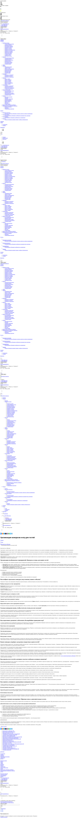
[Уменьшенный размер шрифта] (0, 1)
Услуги (1, 110)
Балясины (7, 107)
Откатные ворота (6, 114)
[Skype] (10, 533)
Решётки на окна (6, 42)
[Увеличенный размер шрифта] (1, 4)
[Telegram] (12, 533)
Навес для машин (8, 79)
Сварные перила (8, 94)
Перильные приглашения (9, 93)
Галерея (2, 121)
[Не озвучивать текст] (1, 18)
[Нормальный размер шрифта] (1, 3)
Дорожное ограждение (9, 85)
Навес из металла (8, 81)
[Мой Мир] (4, 533)
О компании (5, 124)
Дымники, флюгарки (9, 98)
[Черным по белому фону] (0, 6)
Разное (4, 95)
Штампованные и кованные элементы (10, 105)
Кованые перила (8, 91)
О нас (1, 122)
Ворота (4, 56)
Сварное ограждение (9, 88)
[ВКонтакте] (1, 533)
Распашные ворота (8, 62)
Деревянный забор (8, 66)
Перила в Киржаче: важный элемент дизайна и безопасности (16, 119)
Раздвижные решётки (9, 45)
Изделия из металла (6, 112)
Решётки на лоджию (9, 50)
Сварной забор (7, 72)
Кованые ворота (8, 60)
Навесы (4, 77)
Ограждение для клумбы (9, 87)
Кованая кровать (8, 99)
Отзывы (4, 125)
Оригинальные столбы (9, 92)
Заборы (4, 65)
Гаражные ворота (8, 58)
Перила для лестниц (6, 89)
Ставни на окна (8, 54)
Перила (4, 118)
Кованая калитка (8, 70)
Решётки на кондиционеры (10, 49)
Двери (4, 64)
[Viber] (7, 533)
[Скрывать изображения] (1, 15)
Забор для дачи (7, 67)
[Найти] (1, 806)
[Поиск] (1, 132)
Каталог (2, 41)
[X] (5, 533)
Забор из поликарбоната (9, 68)
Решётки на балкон (8, 48)
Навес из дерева (8, 80)
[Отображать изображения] (1, 13)
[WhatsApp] (8, 533)
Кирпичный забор (8, 69)
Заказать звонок (3, 148)
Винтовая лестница (8, 96)
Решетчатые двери (8, 52)
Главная (2, 40)
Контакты (2, 127)
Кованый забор (8, 71)
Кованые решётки (8, 44)
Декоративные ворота (9, 59)
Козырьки (5, 73)
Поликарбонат (5, 116)
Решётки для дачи (8, 47)
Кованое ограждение (9, 86)
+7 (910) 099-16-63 (5, 23)
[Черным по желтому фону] (0, 10)
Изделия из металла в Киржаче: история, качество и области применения (18, 113)
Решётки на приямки (9, 51)
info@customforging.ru (4, 29)
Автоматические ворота (9, 57)
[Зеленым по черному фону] (0, 11)
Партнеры (2, 755)
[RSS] (0, 534)
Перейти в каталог (3, 817)
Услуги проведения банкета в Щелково (68, 655)
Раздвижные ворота (8, 61)
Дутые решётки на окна (9, 43)
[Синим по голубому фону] (0, 9)
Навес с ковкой (8, 83)
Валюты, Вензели (8, 106)
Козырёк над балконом (9, 74)
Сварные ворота (8, 63)
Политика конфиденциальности (6, 801)
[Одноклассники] (2, 533)
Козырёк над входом (9, 75)
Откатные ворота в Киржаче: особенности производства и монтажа (17, 115)
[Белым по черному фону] (0, 7)
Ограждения (5, 84)
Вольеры (6, 97)
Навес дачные (7, 78)
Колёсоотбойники (8, 100)
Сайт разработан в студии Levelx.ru (7, 802)
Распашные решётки (9, 46)
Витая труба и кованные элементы (9, 104)
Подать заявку (3, 38)
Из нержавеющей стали (9, 90)
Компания (2, 751)
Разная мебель (7, 103)
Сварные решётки (8, 53)
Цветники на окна (8, 55)
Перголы (6, 102)
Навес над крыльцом (9, 82)
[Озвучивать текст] (1, 17)
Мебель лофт (7, 101)
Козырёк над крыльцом (9, 76)
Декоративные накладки (9, 108)
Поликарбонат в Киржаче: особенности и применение (15, 117)
